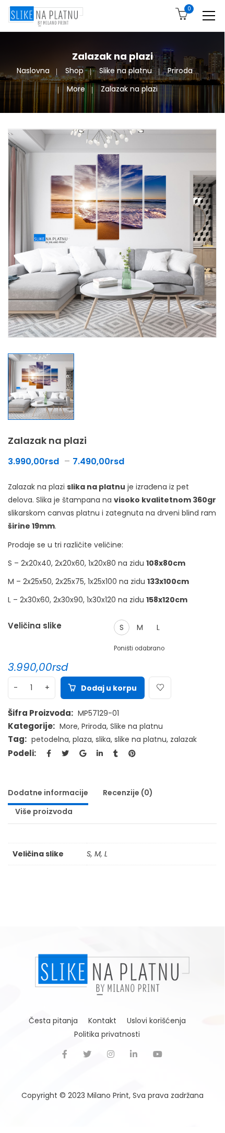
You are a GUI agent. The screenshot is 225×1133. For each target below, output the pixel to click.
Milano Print (108, 1095)
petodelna (50, 739)
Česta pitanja (53, 1020)
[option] (112, 233)
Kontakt (102, 1020)
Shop (74, 70)
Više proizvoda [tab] (44, 811)
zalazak (183, 739)
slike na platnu (140, 739)
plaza (82, 739)
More (76, 89)
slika (103, 739)
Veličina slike (35, 625)
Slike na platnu (125, 70)
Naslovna (33, 70)
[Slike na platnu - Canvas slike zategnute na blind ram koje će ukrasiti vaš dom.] (46, 15)
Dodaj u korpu (109, 688)
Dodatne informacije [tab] (48, 792)
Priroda (180, 70)
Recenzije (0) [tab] (128, 792)
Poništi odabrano (139, 648)
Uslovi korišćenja (156, 1020)
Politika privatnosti (107, 1034)
